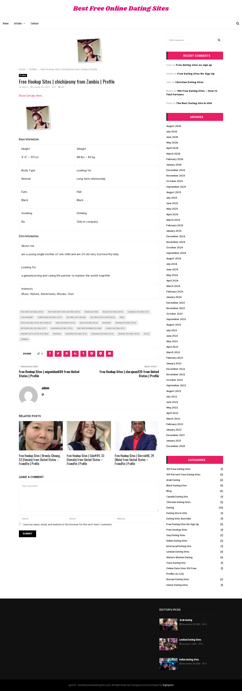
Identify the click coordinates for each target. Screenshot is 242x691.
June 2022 (172, 402)
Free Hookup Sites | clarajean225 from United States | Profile (129, 373)
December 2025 (175, 170)
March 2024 (173, 286)
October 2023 (174, 314)
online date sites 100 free (34, 333)
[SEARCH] (219, 40)
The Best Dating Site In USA (194, 103)
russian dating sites (102, 333)
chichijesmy (27, 317)
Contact (35, 23)
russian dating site (76, 333)
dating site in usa (76, 317)
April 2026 (172, 148)
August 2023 (173, 325)
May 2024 (172, 275)
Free (122, 317)
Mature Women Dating (179, 557)
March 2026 (173, 154)
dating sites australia (102, 317)
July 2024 (171, 264)
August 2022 (173, 391)
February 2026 (174, 159)
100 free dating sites (32, 311)
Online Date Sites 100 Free (181, 568)
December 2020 (175, 446)
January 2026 (174, 165)
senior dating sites (128, 333)
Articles (18, 23)
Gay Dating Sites (175, 535)
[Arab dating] (168, 624)
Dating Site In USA (176, 513)
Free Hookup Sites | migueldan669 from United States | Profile (49, 373)
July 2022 (171, 397)
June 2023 (172, 336)
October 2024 (174, 248)
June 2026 (172, 137)
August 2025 (173, 192)
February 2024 (174, 292)
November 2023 (175, 308)
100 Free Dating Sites (178, 469)
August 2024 (173, 259)
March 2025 (173, 220)
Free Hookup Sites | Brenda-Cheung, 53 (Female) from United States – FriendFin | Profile (39, 459)
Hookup (106, 322)
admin (25, 87)
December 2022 (175, 369)
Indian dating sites (189, 659)
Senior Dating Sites (177, 585)
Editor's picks (170, 610)
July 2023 (171, 330)
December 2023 (175, 303)
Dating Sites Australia (178, 519)
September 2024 (176, 253)
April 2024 (172, 281)
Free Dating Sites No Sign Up (196, 74)
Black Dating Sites (176, 485)
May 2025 (172, 209)
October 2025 (174, 181)
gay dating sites (89, 322)
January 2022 (174, 430)
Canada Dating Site (177, 497)
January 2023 (173, 363)
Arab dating (185, 620)
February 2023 (174, 358)
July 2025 (171, 198)
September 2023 (176, 319)
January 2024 (174, 297)
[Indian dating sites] (168, 664)
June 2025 (172, 203)
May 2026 (172, 143)
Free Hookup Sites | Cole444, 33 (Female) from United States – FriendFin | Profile (85, 459)
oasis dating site (115, 328)
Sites (146, 333)
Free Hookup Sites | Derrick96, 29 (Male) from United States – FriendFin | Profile (134, 459)
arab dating (91, 311)
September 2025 (176, 187)
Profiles (23, 75)
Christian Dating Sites (189, 82)
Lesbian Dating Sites (177, 552)
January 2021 (173, 441)
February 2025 (174, 225)
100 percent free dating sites (64, 311)
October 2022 (174, 380)
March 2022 (173, 419)
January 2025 (174, 231)
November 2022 (175, 374)
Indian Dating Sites (176, 541)
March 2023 (173, 352)
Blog (168, 491)
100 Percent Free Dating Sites (183, 475)
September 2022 (176, 385)
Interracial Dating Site (178, 546)
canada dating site (138, 311)
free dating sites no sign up (36, 322)
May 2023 (172, 341)
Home (6, 23)
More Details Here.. (31, 95)
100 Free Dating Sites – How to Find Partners (191, 93)
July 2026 (171, 132)
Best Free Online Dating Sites (121, 9)
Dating (170, 508)
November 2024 (175, 242)
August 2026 (173, 126)
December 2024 (175, 236)
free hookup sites (65, 322)
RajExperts (168, 685)
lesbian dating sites (62, 328)
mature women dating (89, 328)
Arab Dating (173, 480)
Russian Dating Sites (177, 579)
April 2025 (172, 214)
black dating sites (113, 311)
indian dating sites (126, 322)
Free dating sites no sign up (194, 65)
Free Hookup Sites (176, 530)
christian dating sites (50, 317)
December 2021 (175, 435)
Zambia (24, 339)
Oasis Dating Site (176, 563)
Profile (57, 333)
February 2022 (174, 424)
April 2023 (172, 347)
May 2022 (172, 408)
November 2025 (175, 176)
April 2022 (172, 413)
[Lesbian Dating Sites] (168, 644)
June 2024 (172, 269)
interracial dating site (33, 328)
